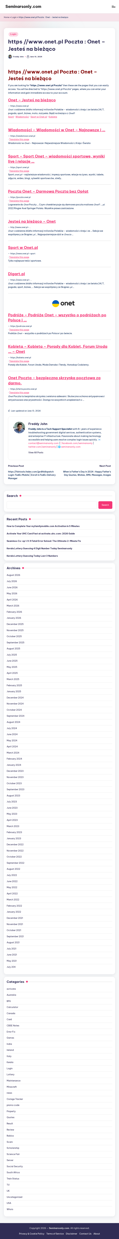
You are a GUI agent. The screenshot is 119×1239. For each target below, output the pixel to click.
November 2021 (15, 924)
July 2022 (12, 875)
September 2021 (15, 936)
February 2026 (14, 612)
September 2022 (15, 863)
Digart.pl (16, 273)
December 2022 (15, 844)
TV (8, 1184)
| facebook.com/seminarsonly (76, 443)
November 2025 (15, 630)
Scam (10, 1142)
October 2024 (14, 709)
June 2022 (12, 881)
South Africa (13, 1172)
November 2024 (15, 703)
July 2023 (12, 801)
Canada (11, 1013)
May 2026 (12, 593)
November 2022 (15, 850)
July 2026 (12, 581)
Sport (11, 116)
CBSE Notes (13, 1025)
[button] (35, 452)
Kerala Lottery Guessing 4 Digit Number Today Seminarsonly (39, 548)
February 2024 (14, 758)
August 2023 (13, 795)
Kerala (10, 1062)
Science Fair (13, 1154)
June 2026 (12, 587)
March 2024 (13, 752)
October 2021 (14, 930)
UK (8, 1190)
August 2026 (13, 575)
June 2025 (12, 660)
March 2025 (13, 679)
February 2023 (14, 832)
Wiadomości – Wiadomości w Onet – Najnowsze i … (56, 130)
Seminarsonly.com (23, 6)
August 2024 (13, 722)
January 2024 (14, 765)
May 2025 (12, 667)
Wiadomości (22, 116)
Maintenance (13, 1080)
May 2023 (12, 813)
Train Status (13, 1178)
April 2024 (12, 746)
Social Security (15, 1166)
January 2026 (14, 618)
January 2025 (14, 691)
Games (10, 1037)
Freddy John (37, 424)
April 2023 (12, 820)
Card (9, 1019)
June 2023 (12, 807)
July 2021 (11, 948)
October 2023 (14, 783)
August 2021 (13, 942)
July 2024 (12, 728)
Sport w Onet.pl (39, 116)
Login (14, 17)
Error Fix (11, 1031)
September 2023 (15, 789)
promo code (13, 1105)
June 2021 (12, 954)
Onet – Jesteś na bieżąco (32, 100)
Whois (10, 1209)
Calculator (12, 1007)
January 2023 (14, 838)
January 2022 (14, 911)
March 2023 (13, 826)
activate (11, 989)
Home (6, 17)
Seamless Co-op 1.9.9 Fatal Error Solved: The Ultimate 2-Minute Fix (44, 541)
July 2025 (12, 654)
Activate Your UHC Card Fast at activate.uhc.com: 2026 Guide (41, 533)
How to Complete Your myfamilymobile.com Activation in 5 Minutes (43, 526)
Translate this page (19, 139)
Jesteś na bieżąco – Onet (32, 221)
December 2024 (15, 697)
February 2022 (14, 905)
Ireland (10, 1050)
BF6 (9, 1001)
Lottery (10, 1074)
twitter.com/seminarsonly (42, 446)
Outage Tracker (15, 1099)
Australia (11, 995)
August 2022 (13, 869)
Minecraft (12, 1086)
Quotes (10, 1117)
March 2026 (13, 605)
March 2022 (13, 899)
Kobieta (53, 116)
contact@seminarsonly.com (43, 443)
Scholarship (13, 1148)
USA (9, 1203)
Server (10, 1160)
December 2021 (15, 918)
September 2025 (15, 642)
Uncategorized (14, 1197)
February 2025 (14, 685)
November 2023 (15, 777)
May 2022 (12, 887)
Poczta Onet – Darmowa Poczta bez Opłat (48, 191)
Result (10, 1123)
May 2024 (12, 740)
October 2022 (14, 856)
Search (12, 496)
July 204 (11, 967)
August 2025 (13, 648)
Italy (9, 1056)
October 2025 (14, 636)
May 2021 (12, 961)
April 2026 (12, 599)
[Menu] (113, 7)
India (9, 1044)
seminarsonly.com (71, 446)
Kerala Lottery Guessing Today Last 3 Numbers (32, 556)
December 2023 (15, 771)
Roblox (10, 1135)
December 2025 (15, 624)
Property (11, 1111)
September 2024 (15, 716)
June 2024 (12, 734)
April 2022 (12, 893)
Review (10, 1129)
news (9, 1093)
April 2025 (12, 673)
